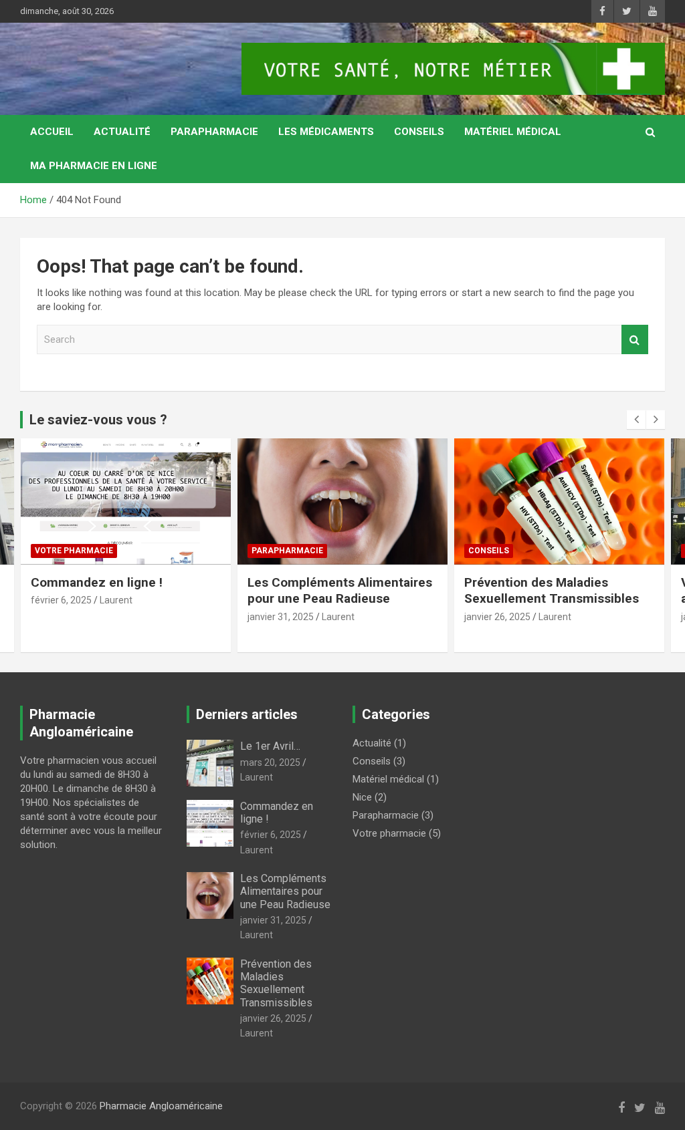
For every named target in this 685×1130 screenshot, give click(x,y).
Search (634, 340)
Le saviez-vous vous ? (98, 420)
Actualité (122, 132)
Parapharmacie (214, 132)
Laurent (116, 600)
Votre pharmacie (74, 550)
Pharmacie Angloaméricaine (161, 1106)
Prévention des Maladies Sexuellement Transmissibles (551, 591)
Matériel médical (512, 132)
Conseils (419, 132)
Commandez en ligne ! (97, 582)
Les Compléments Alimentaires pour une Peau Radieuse (340, 591)
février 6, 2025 (61, 600)
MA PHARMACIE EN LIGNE (93, 166)
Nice (362, 797)
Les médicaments (326, 132)
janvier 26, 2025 (497, 616)
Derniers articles (247, 714)
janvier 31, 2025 (281, 616)
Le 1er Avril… (270, 746)
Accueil (52, 132)
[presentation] (636, 419)
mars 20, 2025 (270, 762)
